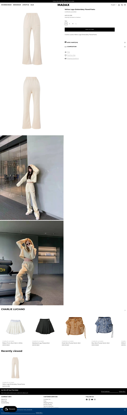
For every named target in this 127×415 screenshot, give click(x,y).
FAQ (45, 401)
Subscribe (122, 391)
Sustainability (5, 402)
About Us (4, 399)
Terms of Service (48, 406)
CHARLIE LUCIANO (70, 11)
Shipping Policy (48, 402)
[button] (122, 5)
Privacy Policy (48, 404)
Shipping (67, 17)
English (113, 5)
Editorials (4, 401)
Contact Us (47, 399)
